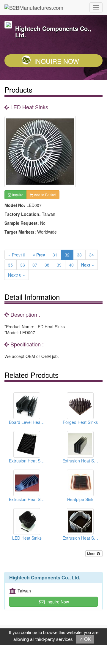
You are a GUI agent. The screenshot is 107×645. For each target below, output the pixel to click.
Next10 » (16, 275)
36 (22, 265)
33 (79, 255)
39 (59, 265)
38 (47, 265)
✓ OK (85, 639)
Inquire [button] (17, 194)
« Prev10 (16, 255)
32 (67, 255)
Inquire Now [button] (57, 602)
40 (71, 265)
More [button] (91, 553)
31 (55, 255)
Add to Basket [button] (44, 194)
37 (34, 265)
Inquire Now (56, 61)
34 (91, 255)
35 (10, 265)
